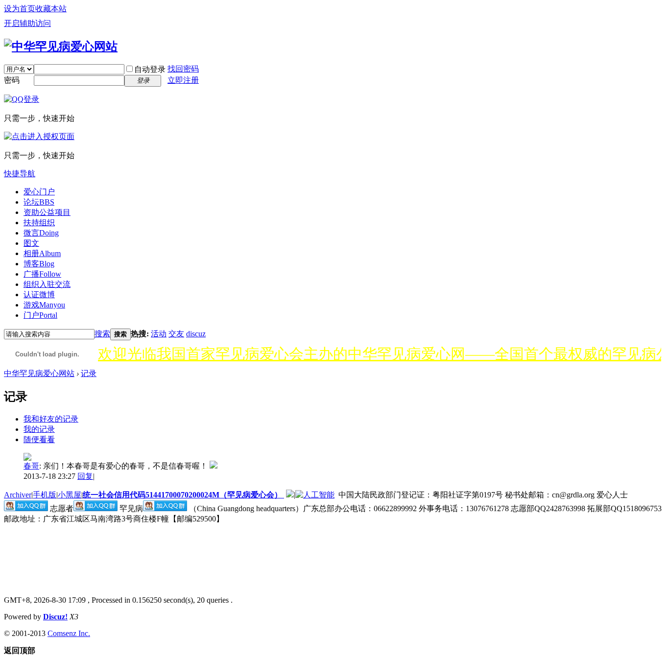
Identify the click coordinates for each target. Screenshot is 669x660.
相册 (42, 253)
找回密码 (183, 69)
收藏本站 (51, 8)
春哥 (31, 466)
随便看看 (39, 439)
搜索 (102, 334)
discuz (196, 334)
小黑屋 (69, 495)
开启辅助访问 (27, 23)
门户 (40, 315)
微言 (41, 233)
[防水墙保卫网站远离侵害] (290, 495)
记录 (88, 373)
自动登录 (150, 69)
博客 (39, 263)
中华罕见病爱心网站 (39, 373)
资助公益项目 (47, 212)
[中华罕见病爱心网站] (61, 46)
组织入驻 (47, 284)
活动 (159, 334)
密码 (12, 80)
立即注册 (183, 80)
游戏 (44, 305)
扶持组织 (39, 222)
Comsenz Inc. (69, 633)
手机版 (44, 495)
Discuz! (55, 617)
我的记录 (39, 429)
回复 (85, 476)
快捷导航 (19, 173)
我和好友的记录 (51, 419)
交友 (176, 334)
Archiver (17, 495)
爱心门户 (39, 192)
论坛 (39, 202)
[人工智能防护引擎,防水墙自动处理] (314, 495)
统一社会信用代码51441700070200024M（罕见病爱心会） (183, 495)
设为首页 (19, 8)
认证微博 (39, 294)
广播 (42, 274)
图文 (31, 243)
